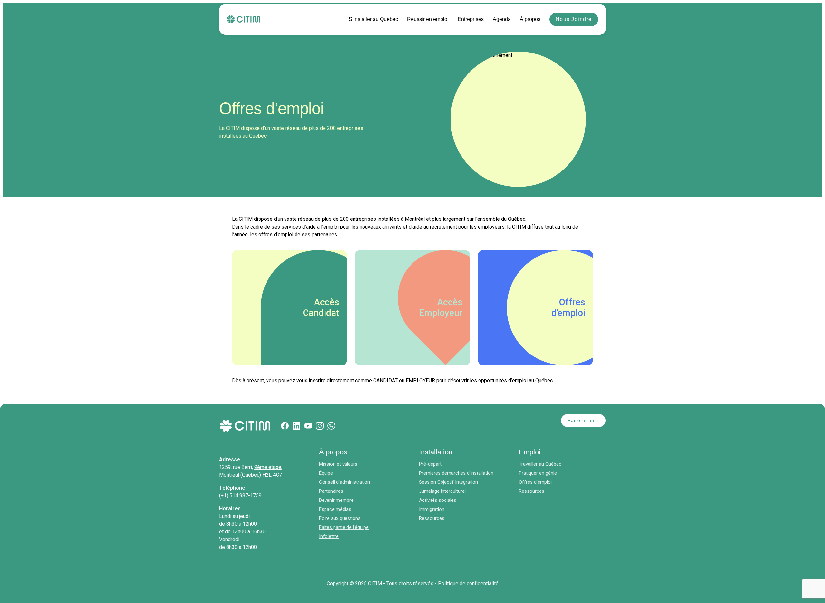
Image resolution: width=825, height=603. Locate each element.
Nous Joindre (574, 19)
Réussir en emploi (428, 19)
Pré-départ (430, 464)
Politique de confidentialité (468, 583)
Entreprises (471, 19)
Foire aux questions (340, 518)
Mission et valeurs (338, 464)
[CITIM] (243, 19)
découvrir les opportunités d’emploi (488, 380)
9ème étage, (268, 467)
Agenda (502, 19)
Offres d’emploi (535, 482)
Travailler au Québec (540, 464)
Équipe (326, 473)
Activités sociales (437, 500)
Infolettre (329, 536)
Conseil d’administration (344, 482)
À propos (530, 19)
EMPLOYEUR (420, 380)
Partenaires (331, 491)
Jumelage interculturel (442, 491)
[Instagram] (320, 426)
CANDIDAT (385, 380)
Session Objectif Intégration (448, 482)
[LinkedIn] (296, 426)
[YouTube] (308, 426)
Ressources (431, 518)
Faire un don (583, 420)
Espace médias (335, 509)
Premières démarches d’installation (456, 473)
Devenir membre (336, 500)
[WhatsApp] (331, 426)
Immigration (431, 509)
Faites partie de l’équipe (344, 527)
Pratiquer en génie (538, 473)
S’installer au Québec (373, 19)
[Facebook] (285, 426)
